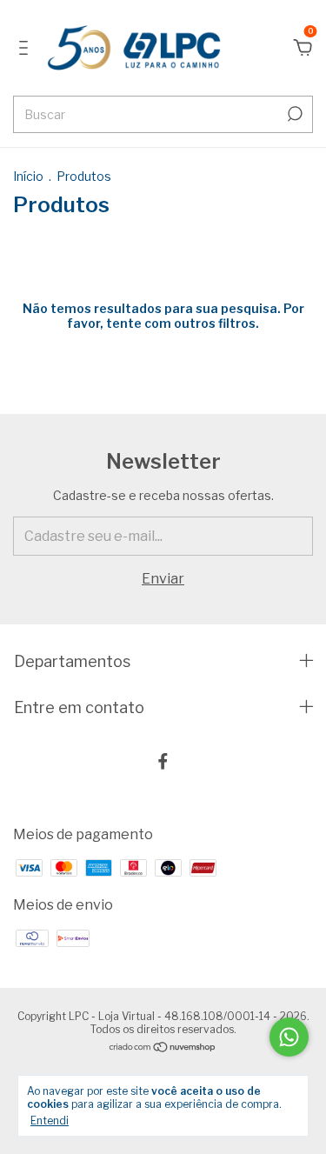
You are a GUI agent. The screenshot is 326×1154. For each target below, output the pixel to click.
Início (28, 176)
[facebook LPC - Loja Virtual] (163, 761)
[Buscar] (293, 113)
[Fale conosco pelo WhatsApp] (289, 1037)
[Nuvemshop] (163, 1048)
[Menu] (26, 48)
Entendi (49, 1120)
